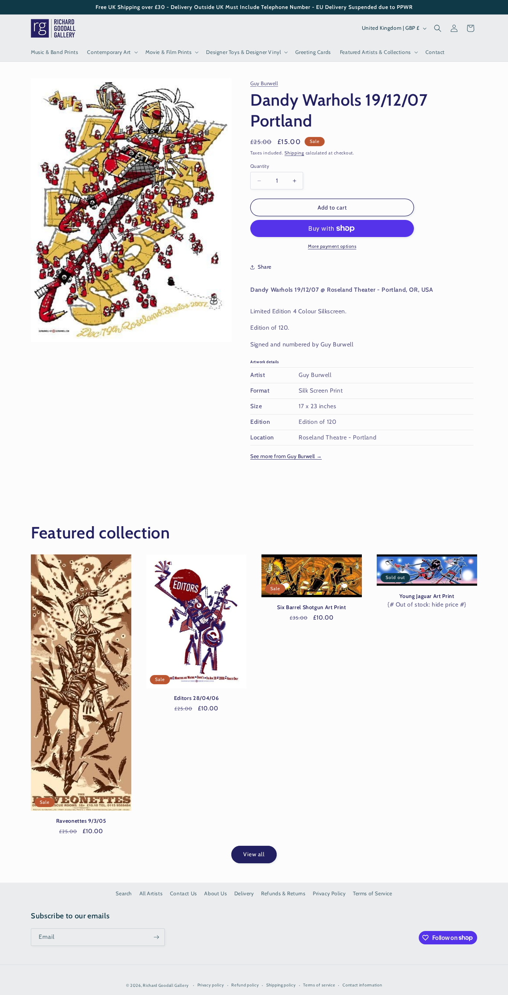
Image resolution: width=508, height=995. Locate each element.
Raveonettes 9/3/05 (81, 821)
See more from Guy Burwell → (286, 456)
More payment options (332, 246)
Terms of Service (372, 893)
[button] (112, 52)
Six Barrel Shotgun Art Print (311, 607)
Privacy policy (210, 985)
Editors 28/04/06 (196, 698)
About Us (215, 893)
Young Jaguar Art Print (426, 596)
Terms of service (319, 985)
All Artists (151, 893)
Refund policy (245, 985)
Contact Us (183, 893)
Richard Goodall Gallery (166, 985)
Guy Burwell (264, 83)
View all (254, 854)
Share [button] (264, 266)
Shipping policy (281, 985)
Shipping (294, 153)
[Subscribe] (156, 937)
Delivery (244, 893)
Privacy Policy (329, 893)
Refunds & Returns (283, 893)
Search (124, 893)
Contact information (362, 985)
